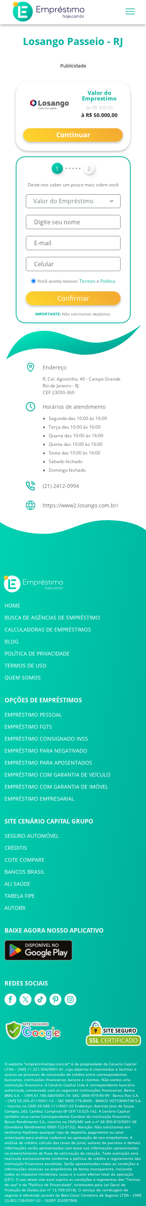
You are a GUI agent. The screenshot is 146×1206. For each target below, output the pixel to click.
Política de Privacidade (50, 1184)
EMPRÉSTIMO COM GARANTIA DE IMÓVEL (56, 786)
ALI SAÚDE (17, 883)
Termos (87, 281)
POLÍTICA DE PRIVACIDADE (37, 653)
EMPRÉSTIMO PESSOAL (33, 714)
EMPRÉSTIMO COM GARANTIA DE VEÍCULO (57, 774)
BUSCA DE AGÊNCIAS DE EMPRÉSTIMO (52, 617)
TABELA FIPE (19, 895)
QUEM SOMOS (22, 677)
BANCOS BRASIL (24, 871)
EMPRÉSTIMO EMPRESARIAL (39, 798)
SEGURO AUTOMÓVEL (31, 835)
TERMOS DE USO (25, 665)
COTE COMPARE (24, 859)
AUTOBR (14, 907)
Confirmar (73, 298)
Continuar (73, 134)
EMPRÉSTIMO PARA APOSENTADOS (48, 762)
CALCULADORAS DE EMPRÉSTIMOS (47, 629)
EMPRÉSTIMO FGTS (28, 726)
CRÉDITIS (15, 847)
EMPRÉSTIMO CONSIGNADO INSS (46, 738)
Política (107, 281)
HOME (12, 605)
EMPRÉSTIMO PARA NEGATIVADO (45, 750)
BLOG (11, 641)
